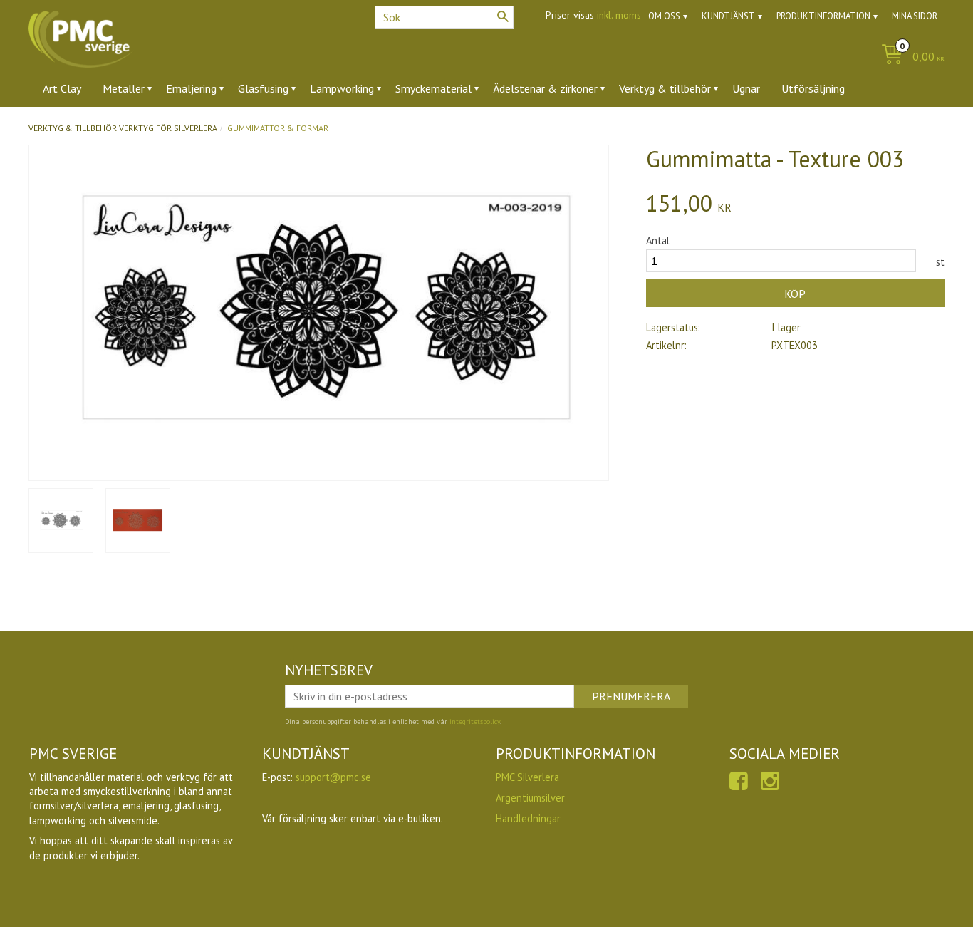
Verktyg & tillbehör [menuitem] (665, 88)
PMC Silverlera (527, 777)
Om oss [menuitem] (664, 16)
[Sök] (503, 16)
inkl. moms (619, 15)
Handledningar (528, 818)
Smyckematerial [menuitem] (433, 88)
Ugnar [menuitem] (746, 88)
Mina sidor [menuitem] (914, 16)
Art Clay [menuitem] (62, 88)
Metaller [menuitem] (124, 88)
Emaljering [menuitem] (191, 88)
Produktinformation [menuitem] (823, 16)
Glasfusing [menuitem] (263, 88)
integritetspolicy (474, 721)
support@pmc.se (333, 777)
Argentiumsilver (530, 797)
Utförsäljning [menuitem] (813, 88)
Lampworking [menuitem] (342, 88)
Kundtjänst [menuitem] (728, 16)
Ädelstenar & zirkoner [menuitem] (545, 88)
